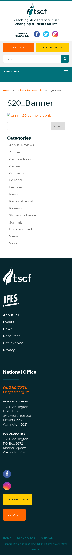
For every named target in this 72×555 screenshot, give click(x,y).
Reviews (15, 208)
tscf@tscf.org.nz (16, 392)
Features (15, 187)
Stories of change (22, 215)
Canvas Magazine (22, 34)
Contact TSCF (17, 499)
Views (13, 236)
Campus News (20, 159)
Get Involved (13, 343)
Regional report (21, 201)
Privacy (9, 350)
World (13, 243)
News (13, 194)
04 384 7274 (15, 387)
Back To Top (26, 538)
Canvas (14, 166)
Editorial (15, 180)
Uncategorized (20, 229)
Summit (15, 222)
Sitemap (47, 538)
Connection (18, 173)
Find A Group (52, 47)
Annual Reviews (21, 145)
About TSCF (13, 315)
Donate (18, 47)
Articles (14, 152)
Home (7, 538)
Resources (11, 336)
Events (8, 322)
